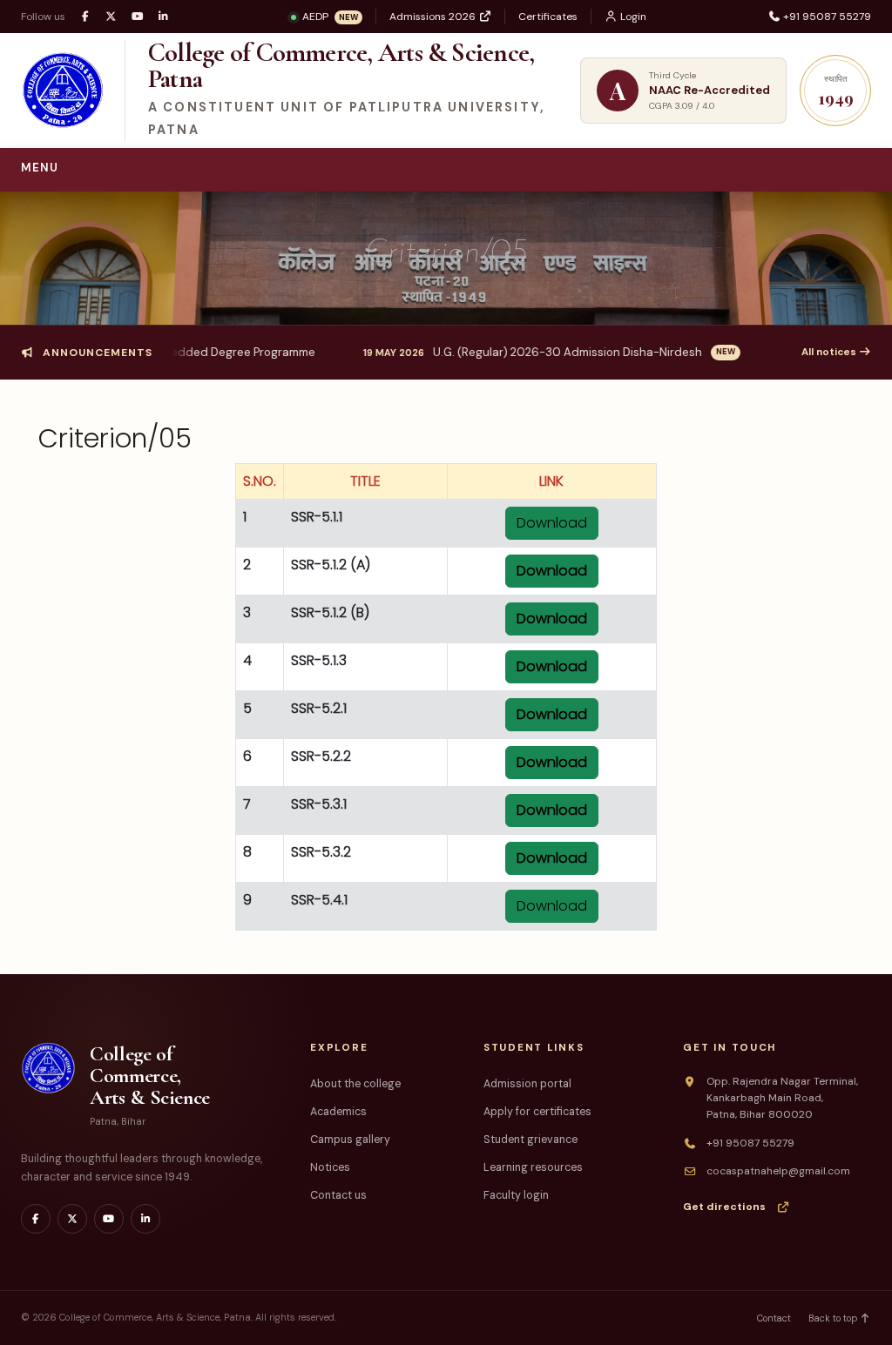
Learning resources (533, 1167)
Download (552, 523)
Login (632, 17)
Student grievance (530, 1140)
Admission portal (527, 1084)
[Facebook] (84, 16)
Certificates (548, 17)
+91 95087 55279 (825, 17)
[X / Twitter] (111, 16)
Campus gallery (350, 1140)
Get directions (724, 1207)
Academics (338, 1112)
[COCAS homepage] (66, 90)
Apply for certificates (537, 1112)
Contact (774, 1318)
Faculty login (516, 1195)
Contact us (338, 1195)
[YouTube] (137, 16)
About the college (355, 1084)
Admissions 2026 (433, 17)
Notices (330, 1167)
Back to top (834, 1318)
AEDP (330, 17)
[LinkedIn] (163, 16)
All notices (830, 352)
